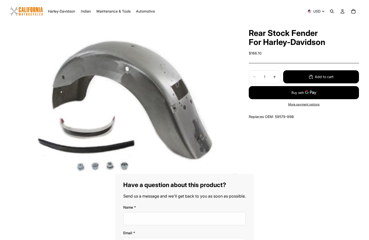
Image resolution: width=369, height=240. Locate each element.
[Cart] (353, 11)
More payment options (304, 104)
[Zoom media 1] (123, 98)
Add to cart (324, 77)
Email (129, 233)
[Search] (331, 11)
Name (129, 207)
